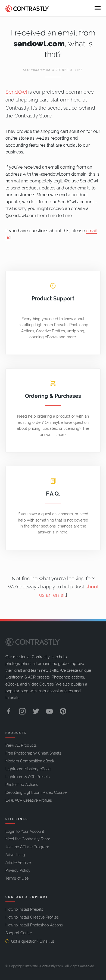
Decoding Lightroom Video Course (36, 792)
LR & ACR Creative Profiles (28, 800)
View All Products (21, 745)
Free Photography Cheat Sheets (33, 753)
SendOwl (16, 92)
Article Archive (18, 862)
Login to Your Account (24, 831)
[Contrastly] (27, 8)
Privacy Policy (17, 870)
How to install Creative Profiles (32, 917)
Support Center (18, 933)
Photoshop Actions (21, 784)
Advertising (15, 855)
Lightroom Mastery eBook (28, 769)
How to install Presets (24, 909)
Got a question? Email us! (33, 941)
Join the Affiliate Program (27, 847)
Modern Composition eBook (29, 761)
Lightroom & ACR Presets (27, 777)
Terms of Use (17, 878)
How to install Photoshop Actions (34, 925)
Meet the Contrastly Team (27, 839)
